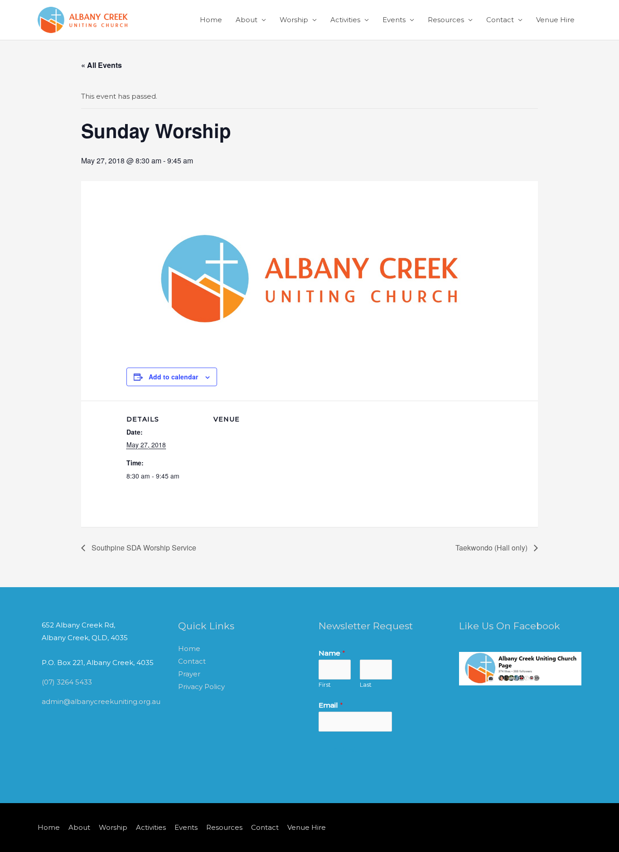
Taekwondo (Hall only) (492, 547)
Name (332, 653)
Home (211, 19)
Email (331, 705)
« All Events (101, 65)
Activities (345, 19)
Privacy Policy (201, 686)
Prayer (189, 674)
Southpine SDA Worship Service (143, 547)
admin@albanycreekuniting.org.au (101, 701)
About (246, 19)
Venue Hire (555, 19)
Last (366, 684)
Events (394, 19)
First (325, 684)
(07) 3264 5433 (67, 682)
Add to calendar (173, 376)
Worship (294, 19)
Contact (500, 19)
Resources (446, 19)
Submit (346, 750)
